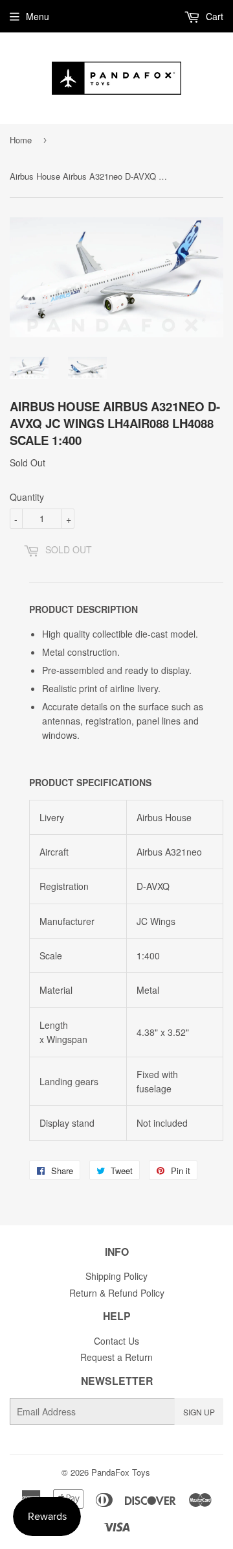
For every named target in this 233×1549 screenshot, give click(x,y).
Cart (213, 16)
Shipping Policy (116, 1275)
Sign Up (199, 1411)
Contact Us (116, 1340)
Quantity (27, 496)
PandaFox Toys (120, 1472)
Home (21, 140)
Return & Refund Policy (116, 1292)
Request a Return (116, 1357)
